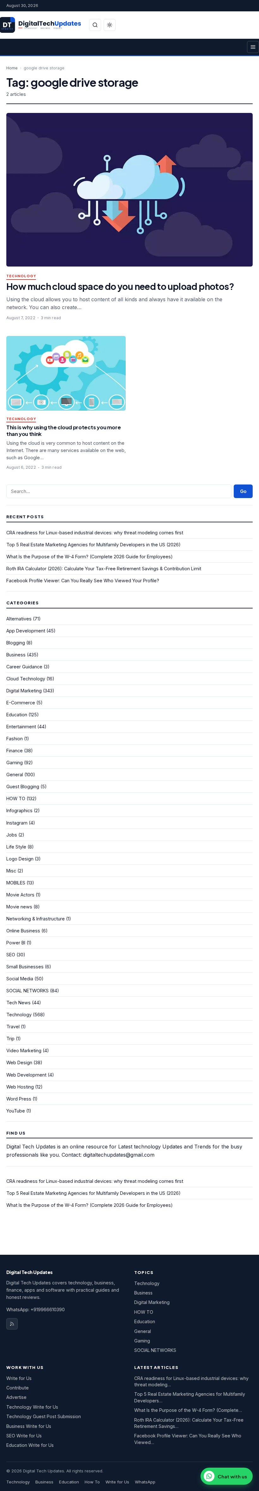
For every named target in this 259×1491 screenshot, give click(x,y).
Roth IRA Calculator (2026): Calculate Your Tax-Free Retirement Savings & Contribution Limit (103, 568)
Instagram (16, 822)
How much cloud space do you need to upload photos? (120, 286)
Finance (14, 750)
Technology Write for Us (32, 1407)
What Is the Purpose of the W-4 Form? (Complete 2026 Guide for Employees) (89, 556)
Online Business (23, 930)
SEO (10, 954)
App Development (25, 630)
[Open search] (95, 25)
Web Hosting (20, 1086)
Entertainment (21, 726)
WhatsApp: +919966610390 (35, 1309)
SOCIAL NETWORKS (27, 990)
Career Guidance (24, 666)
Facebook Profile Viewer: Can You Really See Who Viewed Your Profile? (82, 580)
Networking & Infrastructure (35, 918)
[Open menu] (253, 47)
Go (243, 491)
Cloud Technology (25, 678)
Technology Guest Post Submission (43, 1416)
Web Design (19, 1062)
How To (92, 1481)
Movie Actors (20, 894)
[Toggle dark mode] (110, 25)
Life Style (16, 846)
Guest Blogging (22, 786)
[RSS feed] (12, 1324)
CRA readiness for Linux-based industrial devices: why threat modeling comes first (94, 532)
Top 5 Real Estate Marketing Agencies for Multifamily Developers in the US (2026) (93, 544)
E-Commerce (20, 702)
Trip (10, 1038)
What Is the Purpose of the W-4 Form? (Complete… (188, 1410)
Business (16, 654)
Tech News (18, 1002)
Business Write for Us (28, 1426)
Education (16, 714)
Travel (13, 1026)
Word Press (18, 1098)
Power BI (15, 942)
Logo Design (19, 858)
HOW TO (15, 798)
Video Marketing (23, 1050)
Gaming (14, 762)
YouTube (15, 1110)
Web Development (26, 1074)
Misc (11, 870)
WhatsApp (145, 1481)
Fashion (14, 738)
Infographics (19, 810)
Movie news (19, 906)
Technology (21, 276)
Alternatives (19, 618)
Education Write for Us (30, 1445)
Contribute (17, 1387)
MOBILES (15, 882)
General (14, 774)
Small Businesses (25, 966)
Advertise (16, 1397)
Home (12, 68)
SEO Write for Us (24, 1435)
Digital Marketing (24, 690)
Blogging (15, 642)
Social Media (19, 978)
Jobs (11, 834)
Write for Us (19, 1378)
